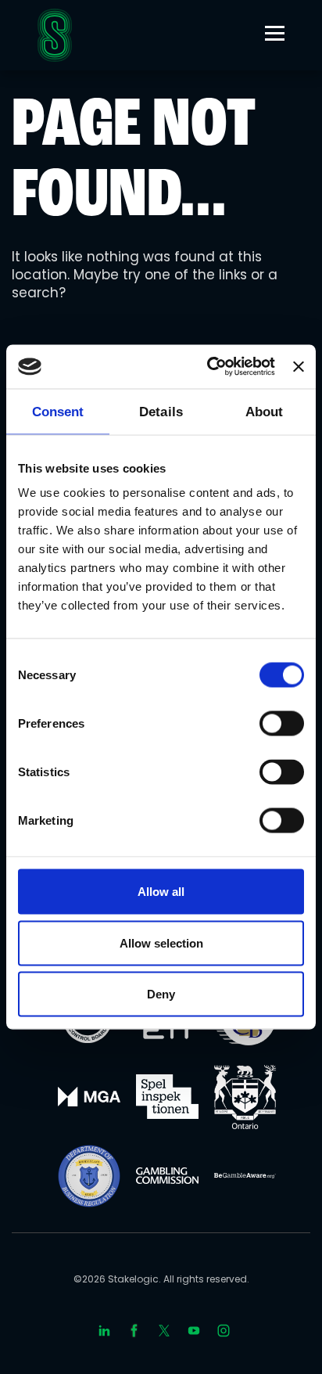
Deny (161, 994)
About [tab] (264, 411)
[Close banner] (298, 366)
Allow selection (161, 942)
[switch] (281, 723)
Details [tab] (161, 411)
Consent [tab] (58, 411)
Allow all (161, 891)
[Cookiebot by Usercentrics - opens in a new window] (208, 367)
